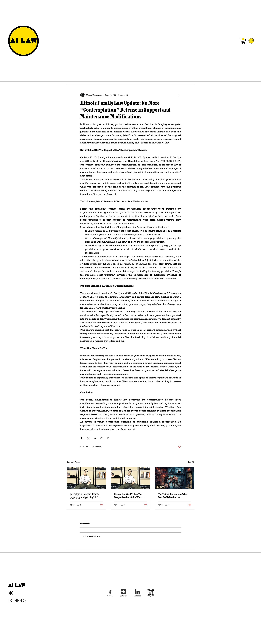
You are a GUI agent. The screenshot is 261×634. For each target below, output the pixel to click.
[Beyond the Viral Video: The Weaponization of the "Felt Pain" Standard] (130, 478)
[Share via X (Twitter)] (88, 438)
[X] (151, 593)
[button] (243, 41)
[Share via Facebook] (81, 438)
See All (191, 462)
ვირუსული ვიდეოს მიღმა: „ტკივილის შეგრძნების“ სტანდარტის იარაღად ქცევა (86, 495)
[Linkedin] (137, 593)
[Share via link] (101, 438)
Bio (10, 593)
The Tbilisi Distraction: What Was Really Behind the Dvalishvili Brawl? (172, 495)
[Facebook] (110, 593)
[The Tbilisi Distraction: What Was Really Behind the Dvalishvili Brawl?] (174, 478)
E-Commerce (17, 600)
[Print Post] (108, 438)
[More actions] (179, 94)
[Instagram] (124, 593)
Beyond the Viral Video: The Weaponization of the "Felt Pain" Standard (128, 495)
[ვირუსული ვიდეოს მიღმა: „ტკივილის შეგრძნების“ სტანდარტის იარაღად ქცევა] (86, 478)
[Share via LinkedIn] (95, 438)
